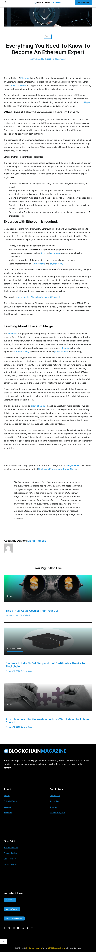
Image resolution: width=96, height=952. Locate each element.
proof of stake (38, 406)
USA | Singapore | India (56, 948)
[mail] (32, 928)
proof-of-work (61, 351)
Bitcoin (65, 348)
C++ (43, 253)
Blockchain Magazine (34, 948)
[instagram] (14, 928)
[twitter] (9, 928)
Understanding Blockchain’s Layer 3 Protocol (38, 297)
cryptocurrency (21, 351)
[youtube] (18, 928)
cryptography (56, 263)
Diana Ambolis (60, 59)
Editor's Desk (25, 615)
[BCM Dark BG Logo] (35, 749)
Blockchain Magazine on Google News (57, 469)
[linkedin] (23, 928)
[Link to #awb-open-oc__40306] (6, 2)
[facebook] (5, 928)
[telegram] (27, 928)
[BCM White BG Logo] (48, 2)
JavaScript (55, 253)
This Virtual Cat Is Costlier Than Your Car (32, 610)
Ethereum (25, 78)
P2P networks (38, 263)
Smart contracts (18, 85)
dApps (87, 102)
